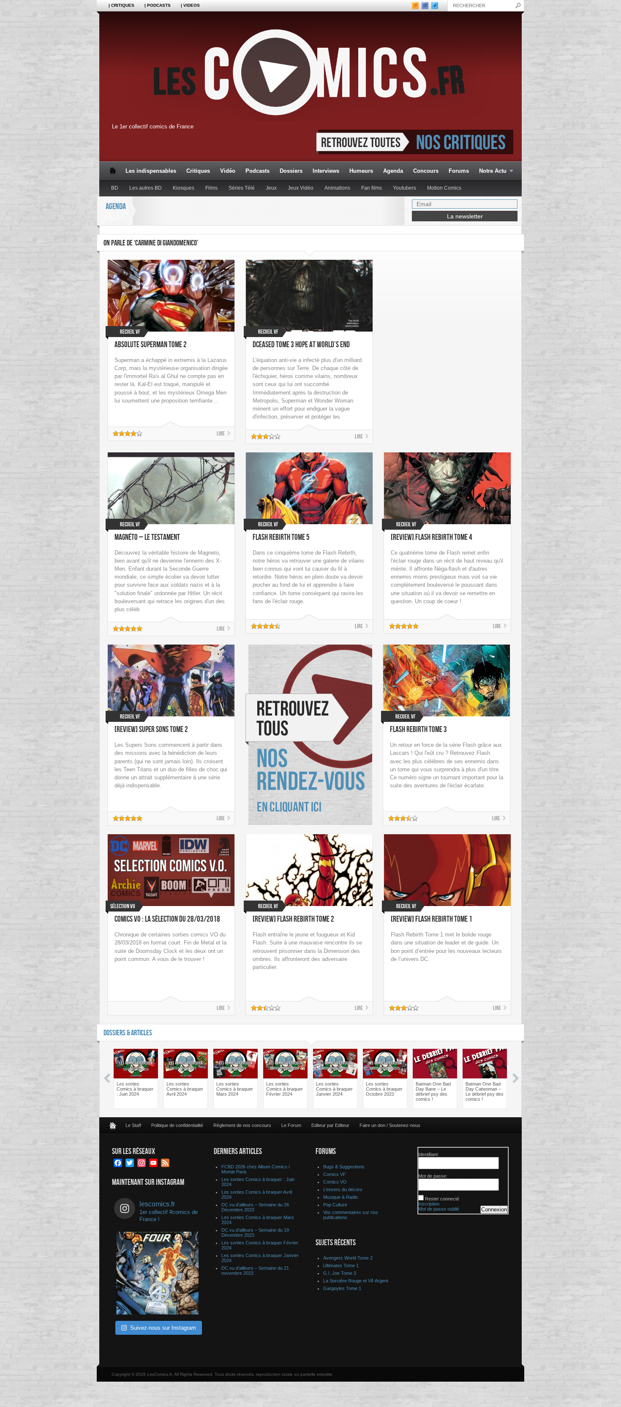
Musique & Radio (340, 1197)
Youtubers (404, 188)
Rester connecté (442, 1198)
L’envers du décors (342, 1189)
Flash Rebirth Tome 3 (418, 730)
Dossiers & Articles (128, 1033)
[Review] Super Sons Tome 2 (151, 730)
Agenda (393, 171)
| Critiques (121, 5)
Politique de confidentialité (177, 1125)
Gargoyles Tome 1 (342, 1288)
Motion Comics (444, 188)
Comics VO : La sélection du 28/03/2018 (167, 919)
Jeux (271, 188)
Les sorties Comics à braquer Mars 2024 (234, 1089)
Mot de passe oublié (438, 1208)
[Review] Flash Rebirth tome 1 (431, 919)
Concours (426, 171)
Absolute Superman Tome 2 (150, 345)
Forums (459, 171)
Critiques (198, 171)
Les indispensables (150, 171)
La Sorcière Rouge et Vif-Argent (355, 1280)
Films (211, 188)
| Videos (190, 5)
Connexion (494, 1209)
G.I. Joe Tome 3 (339, 1273)
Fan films (371, 188)
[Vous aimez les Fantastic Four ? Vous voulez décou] (157, 1273)
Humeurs (361, 171)
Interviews (326, 171)
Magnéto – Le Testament (147, 537)
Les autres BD (145, 188)
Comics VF (334, 1174)
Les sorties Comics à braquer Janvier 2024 (334, 1089)
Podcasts (257, 171)
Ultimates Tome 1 (341, 1265)
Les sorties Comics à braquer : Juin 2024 (135, 1089)
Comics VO (335, 1181)
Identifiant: (428, 1154)
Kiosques (183, 188)
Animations (337, 188)
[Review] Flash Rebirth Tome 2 (293, 919)
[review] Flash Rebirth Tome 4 (431, 537)
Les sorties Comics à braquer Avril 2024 (184, 1089)
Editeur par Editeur (330, 1125)
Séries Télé (242, 188)
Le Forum (291, 1125)
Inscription (428, 1203)
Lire (221, 433)
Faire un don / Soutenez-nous (390, 1125)
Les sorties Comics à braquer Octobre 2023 (384, 1089)
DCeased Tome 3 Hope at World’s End (301, 345)
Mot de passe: (432, 1175)
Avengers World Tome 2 (348, 1257)
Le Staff (133, 1125)
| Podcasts (157, 5)
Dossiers (291, 171)
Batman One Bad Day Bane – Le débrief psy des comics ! (433, 1091)
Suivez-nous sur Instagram (163, 1328)
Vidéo (227, 171)
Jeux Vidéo (300, 188)
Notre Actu (490, 171)
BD (114, 188)
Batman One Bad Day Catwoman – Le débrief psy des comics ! (485, 1091)
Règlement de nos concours (242, 1125)
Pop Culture (335, 1204)
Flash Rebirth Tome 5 (281, 537)
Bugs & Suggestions (344, 1166)
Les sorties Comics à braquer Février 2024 (284, 1089)
